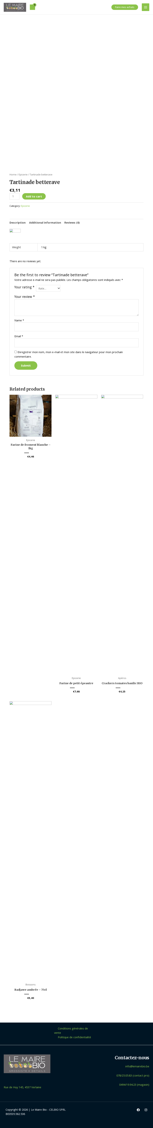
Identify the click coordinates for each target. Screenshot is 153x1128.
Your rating (24, 287)
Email (18, 336)
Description (18, 222)
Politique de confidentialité (74, 1037)
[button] (124, 7)
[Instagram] (145, 1109)
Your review (24, 296)
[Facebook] (138, 1109)
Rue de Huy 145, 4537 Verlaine (22, 1087)
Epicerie (23, 174)
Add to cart (34, 196)
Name (19, 320)
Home (13, 174)
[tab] (18, 222)
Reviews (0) (72, 222)
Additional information (45, 222)
